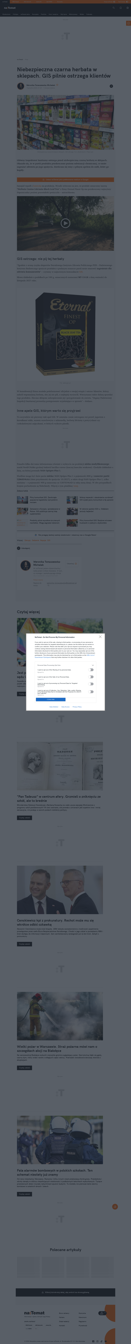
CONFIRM (51, 699)
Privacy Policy (77, 707)
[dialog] (65, 672)
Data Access (65, 707)
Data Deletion (54, 707)
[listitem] (65, 665)
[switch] (91, 669)
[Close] (101, 637)
